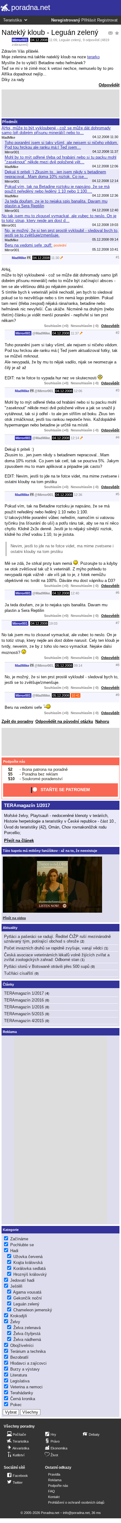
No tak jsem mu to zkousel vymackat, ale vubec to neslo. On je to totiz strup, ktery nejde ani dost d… (59, 218)
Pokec (16, 1404)
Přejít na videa (14, 918)
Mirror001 (20, 40)
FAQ (51, 1491)
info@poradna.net (76, 1513)
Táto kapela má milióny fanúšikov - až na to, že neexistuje (50, 851)
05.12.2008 (64, 665)
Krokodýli (18, 1316)
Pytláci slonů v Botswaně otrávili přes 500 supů (46, 966)
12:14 (75, 438)
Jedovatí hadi (22, 1280)
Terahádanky (21, 1393)
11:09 (53, 40)
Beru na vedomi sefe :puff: (28, 245)
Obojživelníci (22, 1345)
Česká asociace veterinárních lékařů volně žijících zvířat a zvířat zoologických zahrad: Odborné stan (57, 957)
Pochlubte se (22, 1244)
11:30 (55, 258)
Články (8, 984)
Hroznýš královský (30, 1274)
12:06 (78, 391)
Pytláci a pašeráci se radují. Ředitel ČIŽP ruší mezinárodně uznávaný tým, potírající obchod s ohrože (57, 939)
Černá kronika (22, 1398)
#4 (117, 437)
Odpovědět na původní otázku (64, 721)
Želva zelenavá (27, 1327)
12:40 (75, 593)
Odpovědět (109, 85)
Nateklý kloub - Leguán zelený (50, 32)
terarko (93, 57)
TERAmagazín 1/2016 (24, 1007)
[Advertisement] (60, 103)
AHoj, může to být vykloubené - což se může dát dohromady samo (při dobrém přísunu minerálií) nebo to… (56, 130)
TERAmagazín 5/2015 (24, 1013)
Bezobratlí (19, 1357)
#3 (117, 390)
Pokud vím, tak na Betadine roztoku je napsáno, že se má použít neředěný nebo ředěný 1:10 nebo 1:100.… (57, 189)
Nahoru (102, 721)
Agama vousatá (27, 1292)
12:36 (78, 495)
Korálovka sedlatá (29, 1268)
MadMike (19, 258)
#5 (117, 494)
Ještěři (16, 1286)
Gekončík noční (27, 1298)
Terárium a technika (28, 1351)
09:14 (78, 665)
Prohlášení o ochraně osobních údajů (76, 1502)
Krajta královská (28, 1262)
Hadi (14, 1250)
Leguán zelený (70, 40)
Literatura (18, 1375)
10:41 (75, 695)
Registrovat (107, 20)
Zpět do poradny (17, 721)
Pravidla (54, 1474)
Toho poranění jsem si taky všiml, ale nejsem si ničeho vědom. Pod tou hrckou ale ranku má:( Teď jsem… (61, 145)
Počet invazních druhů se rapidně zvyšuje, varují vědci (53, 948)
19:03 (53, 623)
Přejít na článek (19, 840)
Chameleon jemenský (32, 1310)
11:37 (75, 333)
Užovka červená (28, 1256)
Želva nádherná (27, 1339)
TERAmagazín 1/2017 (27, 805)
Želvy (15, 1321)
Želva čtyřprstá (26, 1333)
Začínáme (19, 1239)
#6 (117, 592)
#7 (117, 623)
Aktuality (10, 928)
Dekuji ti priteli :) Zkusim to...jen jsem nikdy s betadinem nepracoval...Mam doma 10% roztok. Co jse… (55, 174)
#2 (117, 332)
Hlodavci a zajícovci (28, 1363)
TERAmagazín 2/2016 (24, 1000)
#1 (117, 257)
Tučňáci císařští (18, 973)
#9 (117, 695)
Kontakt (54, 1497)
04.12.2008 (39, 40)
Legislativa (19, 1381)
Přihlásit (88, 20)
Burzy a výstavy (25, 1369)
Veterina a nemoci (26, 1387)
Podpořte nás (14, 761)
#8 (117, 665)
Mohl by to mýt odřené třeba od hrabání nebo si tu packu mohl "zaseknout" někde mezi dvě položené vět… (60, 159)
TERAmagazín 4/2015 (24, 1020)
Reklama (54, 1480)
